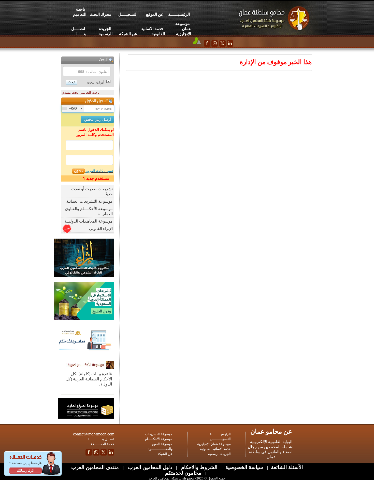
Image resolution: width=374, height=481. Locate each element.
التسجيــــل (127, 14)
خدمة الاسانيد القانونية (153, 31)
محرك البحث (100, 14)
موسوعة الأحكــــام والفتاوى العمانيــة (89, 211)
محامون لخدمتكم (183, 473)
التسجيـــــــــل (220, 439)
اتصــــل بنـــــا (78, 31)
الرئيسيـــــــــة (220, 434)
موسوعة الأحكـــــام (158, 439)
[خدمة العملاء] (197, 40)
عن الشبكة (128, 34)
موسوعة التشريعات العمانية (89, 201)
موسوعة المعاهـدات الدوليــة (88, 221)
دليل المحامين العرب (149, 467)
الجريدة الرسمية (105, 31)
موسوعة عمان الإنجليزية (183, 28)
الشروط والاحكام (199, 467)
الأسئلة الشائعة (287, 467)
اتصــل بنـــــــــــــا (101, 439)
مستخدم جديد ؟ (96, 178)
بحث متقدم (70, 92)
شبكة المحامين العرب (164, 478)
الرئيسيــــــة (179, 14)
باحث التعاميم (79, 12)
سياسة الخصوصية (244, 467)
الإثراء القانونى (101, 228)
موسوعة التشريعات (158, 434)
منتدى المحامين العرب (95, 467)
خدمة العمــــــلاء (102, 444)
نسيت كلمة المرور (99, 171)
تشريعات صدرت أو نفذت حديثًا (92, 191)
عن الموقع (155, 14)
